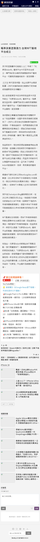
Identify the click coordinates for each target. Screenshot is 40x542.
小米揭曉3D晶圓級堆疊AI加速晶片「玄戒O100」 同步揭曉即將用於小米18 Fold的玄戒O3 (27, 454)
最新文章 (5, 6)
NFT (4, 404)
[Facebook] (13, 529)
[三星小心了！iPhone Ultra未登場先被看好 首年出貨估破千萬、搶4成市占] (8, 384)
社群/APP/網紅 (26, 6)
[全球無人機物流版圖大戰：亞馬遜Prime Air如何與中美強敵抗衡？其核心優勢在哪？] (8, 478)
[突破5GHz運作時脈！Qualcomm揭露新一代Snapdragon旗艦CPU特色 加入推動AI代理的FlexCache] (8, 433)
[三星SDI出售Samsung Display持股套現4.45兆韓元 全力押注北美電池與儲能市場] (8, 466)
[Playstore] (23, 529)
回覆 (36, 508)
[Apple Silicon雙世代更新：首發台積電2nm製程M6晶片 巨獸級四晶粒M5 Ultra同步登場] (8, 421)
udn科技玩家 (4, 44)
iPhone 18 (5, 365)
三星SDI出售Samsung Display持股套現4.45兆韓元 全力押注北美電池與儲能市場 (27, 465)
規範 (3, 508)
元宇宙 (11, 404)
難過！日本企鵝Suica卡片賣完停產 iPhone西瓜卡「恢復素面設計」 (27, 371)
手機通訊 (15, 6)
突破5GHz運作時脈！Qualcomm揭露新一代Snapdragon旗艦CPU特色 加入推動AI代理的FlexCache (27, 431)
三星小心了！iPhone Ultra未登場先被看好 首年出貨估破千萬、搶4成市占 (27, 383)
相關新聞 (4, 413)
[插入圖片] (31, 508)
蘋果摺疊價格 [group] (19, 11)
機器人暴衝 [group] (32, 11)
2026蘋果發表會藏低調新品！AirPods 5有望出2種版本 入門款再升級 (27, 394)
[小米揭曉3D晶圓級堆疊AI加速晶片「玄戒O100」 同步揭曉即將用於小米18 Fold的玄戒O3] (8, 455)
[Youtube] (33, 2)
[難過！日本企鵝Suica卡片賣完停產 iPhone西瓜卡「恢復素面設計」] (8, 373)
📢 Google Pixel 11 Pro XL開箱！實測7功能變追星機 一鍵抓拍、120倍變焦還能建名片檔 (19, 297)
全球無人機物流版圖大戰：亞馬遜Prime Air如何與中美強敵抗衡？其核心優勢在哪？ (27, 476)
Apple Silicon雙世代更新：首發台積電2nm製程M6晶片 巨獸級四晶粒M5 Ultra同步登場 (27, 420)
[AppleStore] (27, 529)
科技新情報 (12, 44)
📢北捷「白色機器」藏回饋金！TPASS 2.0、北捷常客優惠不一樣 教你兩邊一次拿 (19, 314)
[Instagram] (16, 529)
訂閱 (28, 533)
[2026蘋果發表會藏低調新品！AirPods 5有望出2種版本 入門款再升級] (8, 395)
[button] (35, 2)
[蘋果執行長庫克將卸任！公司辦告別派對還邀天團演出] (8, 444)
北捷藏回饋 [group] (6, 11)
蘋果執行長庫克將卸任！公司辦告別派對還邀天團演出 (27, 442)
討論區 (3, 487)
